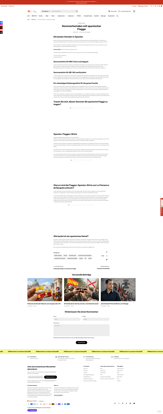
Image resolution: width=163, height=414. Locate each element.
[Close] (103, 197)
